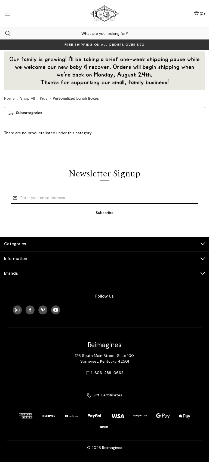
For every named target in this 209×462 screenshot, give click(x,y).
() (202, 13)
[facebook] (30, 310)
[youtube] (55, 310)
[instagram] (17, 310)
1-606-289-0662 (107, 372)
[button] (104, 113)
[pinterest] (43, 310)
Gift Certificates (106, 395)
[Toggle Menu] (7, 13)
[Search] (5, 33)
